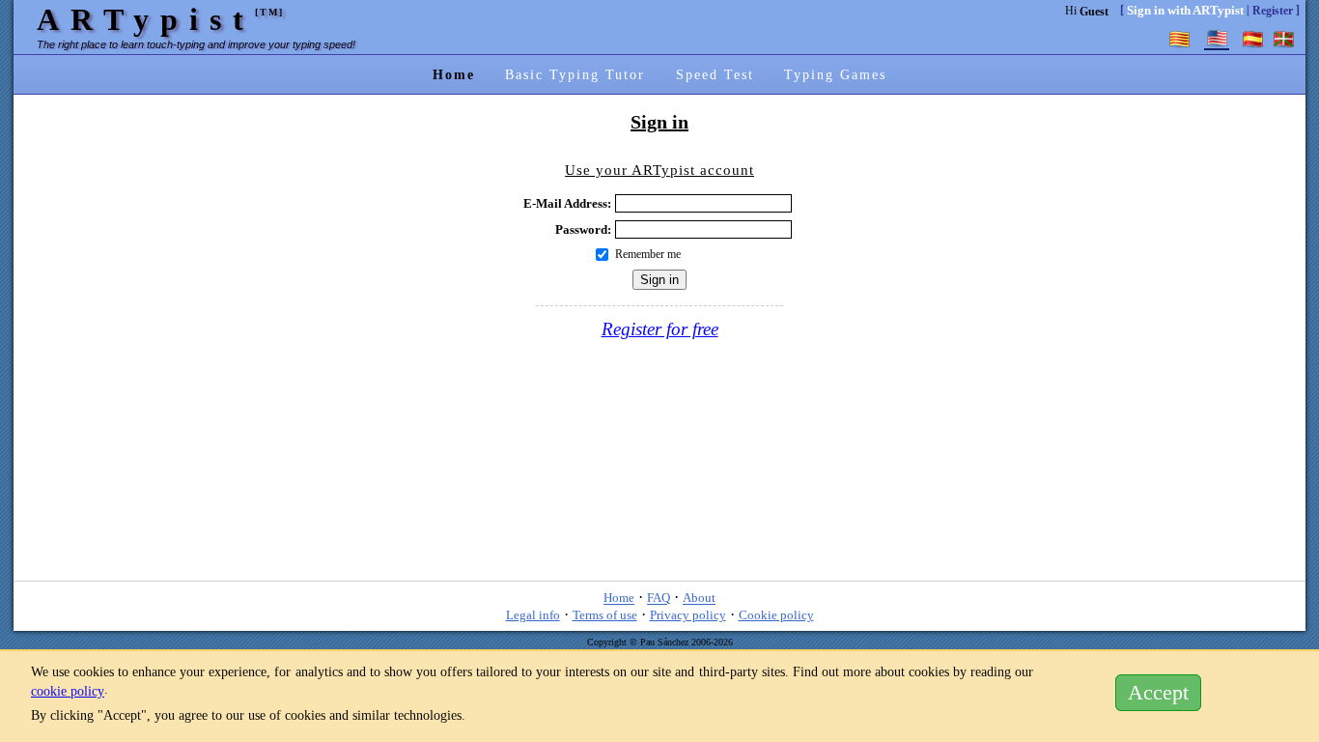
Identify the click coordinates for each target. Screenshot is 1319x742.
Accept (1158, 692)
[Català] (1180, 38)
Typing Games (835, 74)
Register (1272, 10)
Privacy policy (688, 615)
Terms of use (605, 615)
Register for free (660, 329)
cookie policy (67, 691)
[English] (1216, 38)
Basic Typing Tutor (575, 74)
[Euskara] (1284, 38)
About (699, 598)
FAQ (658, 598)
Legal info (533, 615)
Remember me (648, 254)
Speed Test (715, 74)
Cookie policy (776, 615)
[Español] (1253, 38)
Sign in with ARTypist (1185, 10)
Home (454, 74)
